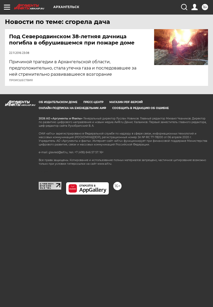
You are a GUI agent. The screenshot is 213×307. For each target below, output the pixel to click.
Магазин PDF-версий (126, 102)
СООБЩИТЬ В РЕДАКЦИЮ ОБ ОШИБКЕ (140, 108)
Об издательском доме (58, 102)
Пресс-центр (93, 102)
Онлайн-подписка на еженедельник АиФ (72, 108)
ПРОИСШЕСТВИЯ (21, 80)
